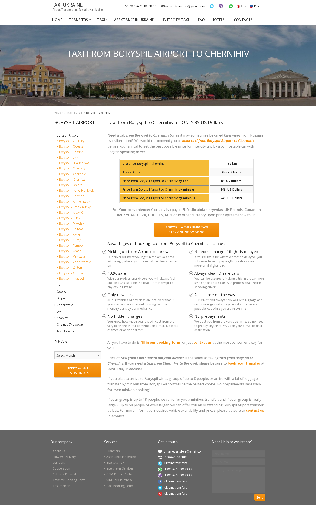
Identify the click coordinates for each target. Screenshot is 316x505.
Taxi (101, 19)
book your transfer (244, 363)
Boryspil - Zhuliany (71, 141)
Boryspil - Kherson (71, 196)
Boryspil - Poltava (71, 229)
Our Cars (59, 462)
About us (59, 451)
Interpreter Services (119, 468)
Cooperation (61, 468)
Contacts (243, 19)
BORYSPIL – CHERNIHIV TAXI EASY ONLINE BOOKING (186, 229)
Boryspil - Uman (70, 251)
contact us (202, 342)
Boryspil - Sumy (69, 240)
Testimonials (62, 486)
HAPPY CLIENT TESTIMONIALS (77, 370)
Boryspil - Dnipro (70, 185)
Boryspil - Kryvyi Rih (72, 212)
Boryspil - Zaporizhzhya (75, 262)
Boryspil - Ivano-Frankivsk (76, 190)
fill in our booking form (160, 342)
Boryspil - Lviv (68, 157)
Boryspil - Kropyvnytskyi (75, 207)
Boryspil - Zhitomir (72, 267)
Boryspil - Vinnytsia (72, 256)
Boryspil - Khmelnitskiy (74, 201)
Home (57, 19)
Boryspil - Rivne (69, 234)
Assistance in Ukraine (134, 19)
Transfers (78, 19)
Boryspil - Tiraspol (71, 278)
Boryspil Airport (67, 135)
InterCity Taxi (176, 19)
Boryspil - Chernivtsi (72, 179)
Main (60, 113)
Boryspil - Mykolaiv (71, 223)
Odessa (62, 291)
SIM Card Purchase (119, 480)
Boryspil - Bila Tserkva (74, 163)
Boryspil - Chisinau (71, 273)
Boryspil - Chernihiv (72, 174)
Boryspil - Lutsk (69, 218)
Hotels (218, 19)
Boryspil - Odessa (71, 146)
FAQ (201, 19)
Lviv (59, 311)
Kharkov (62, 318)
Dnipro (61, 298)
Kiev (59, 285)
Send (259, 497)
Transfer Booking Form (69, 480)
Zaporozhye (65, 305)
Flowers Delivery (64, 457)
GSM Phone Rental (119, 474)
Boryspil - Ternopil (71, 245)
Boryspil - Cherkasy (72, 168)
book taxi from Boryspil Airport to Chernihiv (218, 140)
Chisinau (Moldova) (70, 324)
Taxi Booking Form (69, 331)
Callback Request (64, 474)
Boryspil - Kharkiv (71, 152)
